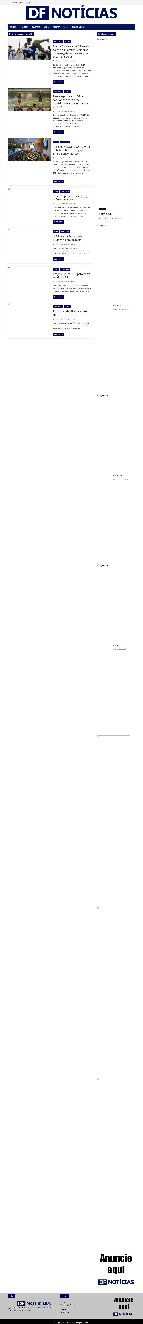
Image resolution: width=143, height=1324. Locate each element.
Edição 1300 (117, 475)
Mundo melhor (78, 27)
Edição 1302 (106, 214)
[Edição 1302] (116, 121)
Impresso (102, 209)
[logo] (32, 1302)
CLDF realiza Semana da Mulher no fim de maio (67, 238)
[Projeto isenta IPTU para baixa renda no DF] (29, 277)
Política (56, 27)
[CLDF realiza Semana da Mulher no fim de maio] (29, 239)
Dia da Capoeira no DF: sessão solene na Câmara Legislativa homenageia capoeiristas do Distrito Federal (71, 51)
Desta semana (58, 41)
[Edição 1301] (104, 308)
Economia (24, 27)
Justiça (46, 27)
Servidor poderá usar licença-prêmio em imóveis (71, 197)
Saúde (66, 27)
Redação (72, 61)
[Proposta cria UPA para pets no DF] (29, 314)
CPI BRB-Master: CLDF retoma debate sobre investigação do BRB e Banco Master (71, 150)
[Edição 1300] (104, 478)
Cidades (13, 27)
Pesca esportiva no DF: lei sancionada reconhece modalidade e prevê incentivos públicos (72, 101)
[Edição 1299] (104, 648)
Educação (36, 27)
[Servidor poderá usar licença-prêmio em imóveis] (29, 199)
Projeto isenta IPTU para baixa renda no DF (71, 275)
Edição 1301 (117, 305)
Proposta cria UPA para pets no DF (72, 313)
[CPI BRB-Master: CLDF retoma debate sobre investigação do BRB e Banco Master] (29, 149)
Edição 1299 (117, 645)
